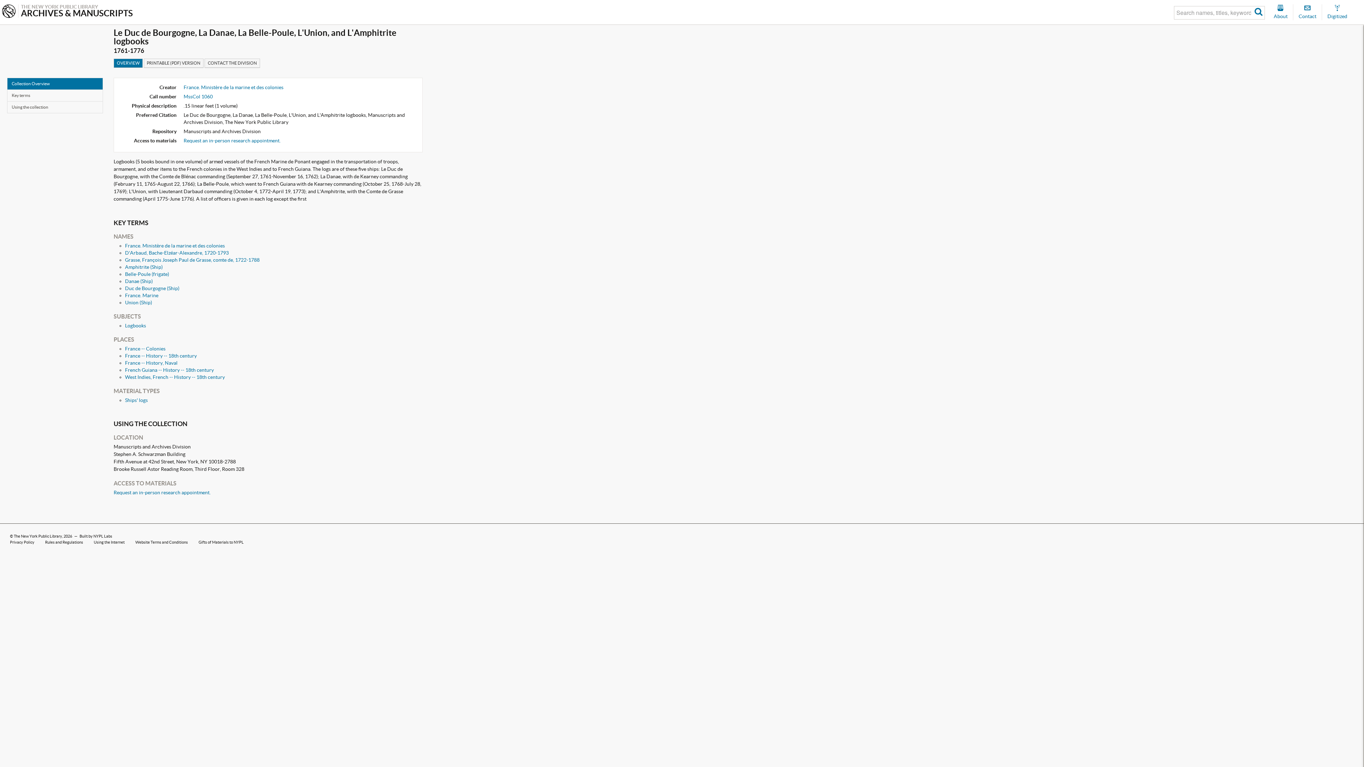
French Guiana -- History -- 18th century (169, 370)
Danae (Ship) (139, 281)
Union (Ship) (138, 302)
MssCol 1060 (198, 96)
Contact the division (232, 63)
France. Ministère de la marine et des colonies (233, 87)
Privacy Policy (22, 542)
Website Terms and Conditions (161, 542)
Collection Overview (31, 83)
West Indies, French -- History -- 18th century (175, 377)
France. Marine (141, 295)
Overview (128, 63)
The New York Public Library (38, 536)
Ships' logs (136, 400)
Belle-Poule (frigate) (147, 274)
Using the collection (30, 107)
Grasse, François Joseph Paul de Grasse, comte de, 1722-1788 (192, 260)
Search (1258, 13)
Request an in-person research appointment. (232, 140)
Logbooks (135, 325)
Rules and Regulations (64, 542)
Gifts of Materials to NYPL (221, 542)
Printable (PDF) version (173, 63)
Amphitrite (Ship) (144, 267)
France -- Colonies (145, 349)
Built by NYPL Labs (96, 536)
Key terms (21, 95)
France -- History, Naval (151, 363)
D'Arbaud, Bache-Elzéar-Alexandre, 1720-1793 (177, 253)
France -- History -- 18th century (161, 356)
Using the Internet (109, 542)
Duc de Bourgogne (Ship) (152, 288)
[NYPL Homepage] (9, 12)
